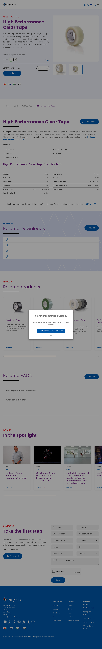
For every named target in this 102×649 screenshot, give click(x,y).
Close (51, 335)
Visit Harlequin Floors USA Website (51, 331)
